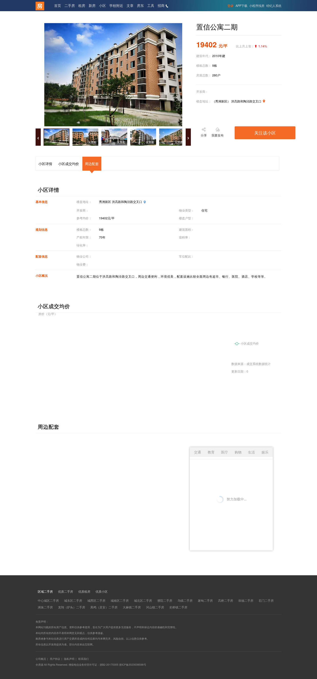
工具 (150, 5)
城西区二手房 (96, 600)
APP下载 (241, 5)
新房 (92, 5)
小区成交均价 (68, 163)
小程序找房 (256, 5)
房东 (140, 5)
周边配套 (92, 163)
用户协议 (55, 658)
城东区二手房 (73, 600)
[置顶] (307, 607)
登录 (231, 5)
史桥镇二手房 (178, 607)
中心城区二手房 (48, 600)
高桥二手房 (225, 600)
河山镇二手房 (155, 607)
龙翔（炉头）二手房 (71, 607)
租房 (81, 5)
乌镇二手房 (185, 600)
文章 (130, 5)
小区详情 (45, 163)
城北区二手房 (143, 600)
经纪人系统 (273, 5)
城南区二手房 (120, 600)
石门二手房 (266, 600)
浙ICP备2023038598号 (132, 664)
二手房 (69, 5)
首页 (57, 5)
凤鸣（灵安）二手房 (104, 607)
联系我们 (83, 658)
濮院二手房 (164, 600)
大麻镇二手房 (132, 607)
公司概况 (41, 658)
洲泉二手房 (45, 607)
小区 (102, 5)
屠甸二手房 (205, 600)
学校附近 (116, 5)
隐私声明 (69, 658)
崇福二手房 (245, 600)
